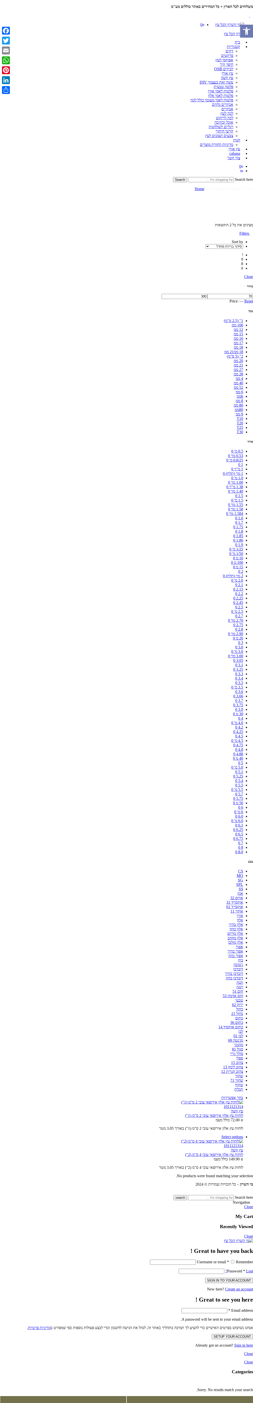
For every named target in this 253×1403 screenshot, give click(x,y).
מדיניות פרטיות (39, 1328)
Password (236, 1271)
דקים (229, 51)
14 (241, 1106)
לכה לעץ (226, 113)
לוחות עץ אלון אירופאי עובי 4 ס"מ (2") (214, 1154)
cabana (234, 153)
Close (248, 277)
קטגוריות (233, 47)
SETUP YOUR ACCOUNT (232, 1336)
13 (237, 1106)
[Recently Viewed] (247, 1193)
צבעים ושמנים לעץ (219, 136)
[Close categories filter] (251, 1381)
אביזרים (227, 109)
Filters (244, 233)
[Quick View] (216, 1098)
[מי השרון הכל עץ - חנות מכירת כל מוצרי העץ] (229, 25)
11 (229, 1106)
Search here (243, 179)
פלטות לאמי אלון (220, 95)
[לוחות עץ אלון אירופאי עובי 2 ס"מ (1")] (121, 1102)
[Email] (6, 50)
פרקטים (227, 55)
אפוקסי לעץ (224, 60)
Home (199, 189)
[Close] (251, 2)
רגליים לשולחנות (221, 127)
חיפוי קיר (226, 64)
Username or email (213, 1262)
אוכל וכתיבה (223, 122)
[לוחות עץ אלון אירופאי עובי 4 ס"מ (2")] (121, 1141)
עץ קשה (227, 78)
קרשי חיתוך (224, 131)
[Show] (251, 11)
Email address (240, 1310)
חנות (236, 140)
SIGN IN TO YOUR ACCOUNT (229, 1280)
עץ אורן (227, 73)
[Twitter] (6, 41)
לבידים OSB (223, 69)
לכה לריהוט (224, 118)
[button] (246, 31)
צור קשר (233, 158)
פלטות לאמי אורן (220, 91)
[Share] (6, 90)
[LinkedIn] (6, 80)
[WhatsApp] (6, 60)
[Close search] (251, 184)
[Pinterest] (6, 70)
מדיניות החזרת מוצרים (216, 144)
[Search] (241, 171)
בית (237, 42)
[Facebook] (6, 31)
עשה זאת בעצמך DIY (216, 82)
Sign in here (243, 1345)
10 (226, 1106)
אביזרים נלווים (222, 104)
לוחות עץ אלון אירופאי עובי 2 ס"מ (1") (214, 1115)
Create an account (239, 1289)
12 (233, 1106)
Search (180, 180)
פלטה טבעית (223, 87)
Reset (248, 301)
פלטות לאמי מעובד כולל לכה (211, 100)
